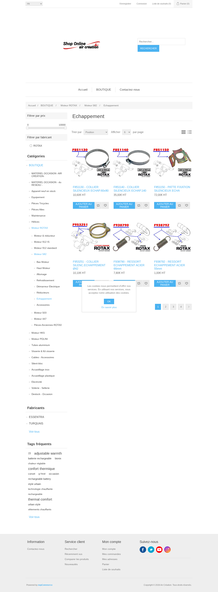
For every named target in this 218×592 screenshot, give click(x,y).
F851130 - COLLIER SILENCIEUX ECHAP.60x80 (90, 188)
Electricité (37, 381)
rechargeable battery (39, 478)
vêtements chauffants (39, 509)
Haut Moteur (43, 268)
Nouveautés (71, 564)
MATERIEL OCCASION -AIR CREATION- (47, 174)
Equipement (38, 197)
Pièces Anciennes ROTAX (48, 325)
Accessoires (43, 304)
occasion (54, 473)
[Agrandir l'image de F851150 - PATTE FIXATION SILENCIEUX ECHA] (172, 162)
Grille (183, 132)
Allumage (42, 274)
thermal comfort (40, 499)
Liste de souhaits (111, 569)
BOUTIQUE (103, 89)
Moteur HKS (38, 332)
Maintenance (38, 215)
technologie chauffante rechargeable (40, 491)
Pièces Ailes (38, 209)
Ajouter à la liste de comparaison (98, 205)
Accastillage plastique (43, 375)
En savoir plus (109, 307)
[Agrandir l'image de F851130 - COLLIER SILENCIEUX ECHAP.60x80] (91, 162)
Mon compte (109, 549)
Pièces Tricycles (40, 203)
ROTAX (37, 145)
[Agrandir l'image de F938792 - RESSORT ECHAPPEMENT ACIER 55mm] (172, 237)
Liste (190, 132)
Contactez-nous (130, 89)
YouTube (159, 549)
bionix (58, 458)
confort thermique (41, 469)
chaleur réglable (36, 463)
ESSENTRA (36, 417)
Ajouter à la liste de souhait (105, 205)
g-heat (41, 473)
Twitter (151, 549)
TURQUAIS (36, 423)
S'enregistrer (125, 4)
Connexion (142, 4)
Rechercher (148, 48)
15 (29, 453)
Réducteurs (43, 292)
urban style (34, 504)
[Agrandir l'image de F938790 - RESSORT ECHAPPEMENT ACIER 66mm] (131, 237)
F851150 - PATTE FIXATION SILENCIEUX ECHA (172, 188)
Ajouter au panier (84, 205)
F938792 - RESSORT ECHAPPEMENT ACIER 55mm (169, 265)
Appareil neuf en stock (44, 191)
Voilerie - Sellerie (41, 388)
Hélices (35, 221)
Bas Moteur (43, 262)
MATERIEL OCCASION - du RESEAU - (46, 183)
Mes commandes (111, 554)
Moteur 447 (40, 318)
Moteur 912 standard (45, 248)
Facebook (143, 549)
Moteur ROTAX (40, 228)
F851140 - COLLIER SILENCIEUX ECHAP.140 (130, 188)
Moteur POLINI (40, 339)
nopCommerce (45, 585)
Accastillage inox (40, 369)
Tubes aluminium (41, 345)
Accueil (83, 89)
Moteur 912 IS (41, 241)
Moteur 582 (40, 254)
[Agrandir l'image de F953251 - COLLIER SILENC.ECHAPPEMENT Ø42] (91, 237)
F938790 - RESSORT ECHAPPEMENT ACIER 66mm (129, 265)
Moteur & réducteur (44, 235)
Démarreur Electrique (48, 286)
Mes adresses (109, 559)
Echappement (44, 298)
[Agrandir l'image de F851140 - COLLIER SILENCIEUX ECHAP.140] (131, 162)
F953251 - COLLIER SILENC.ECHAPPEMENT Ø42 (89, 265)
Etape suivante (189, 307)
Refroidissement (45, 280)
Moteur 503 (40, 312)
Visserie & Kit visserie (43, 351)
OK (109, 301)
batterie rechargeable (39, 458)
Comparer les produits (77, 559)
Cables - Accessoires (43, 357)
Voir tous (34, 431)
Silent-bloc (37, 363)
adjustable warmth (48, 453)
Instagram (167, 549)
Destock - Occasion (42, 394)
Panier (105, 564)
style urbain (34, 483)
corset (31, 473)
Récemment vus (73, 554)
